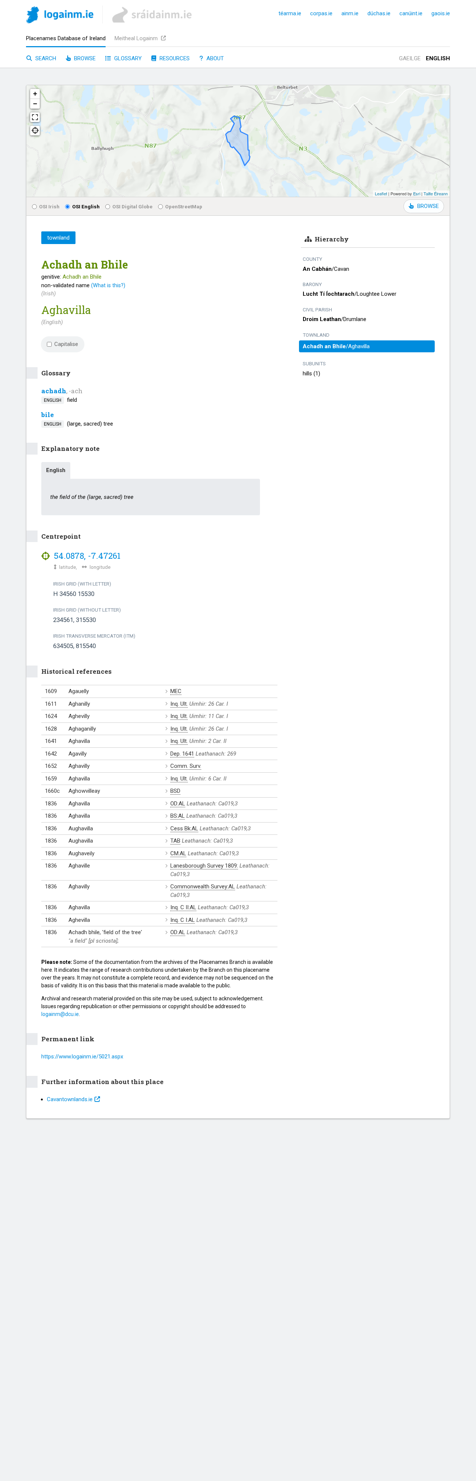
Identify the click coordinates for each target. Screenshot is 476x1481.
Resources (174, 58)
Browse (84, 58)
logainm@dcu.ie (60, 1014)
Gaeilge (410, 58)
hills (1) (311, 373)
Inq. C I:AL (182, 920)
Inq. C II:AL (183, 907)
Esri (416, 193)
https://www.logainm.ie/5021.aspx (82, 1056)
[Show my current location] (35, 130)
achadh (53, 391)
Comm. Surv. (185, 766)
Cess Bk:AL (184, 828)
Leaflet (381, 193)
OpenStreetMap (183, 206)
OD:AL (177, 803)
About (214, 58)
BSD (175, 791)
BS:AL (177, 815)
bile (47, 414)
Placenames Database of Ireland (66, 38)
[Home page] (59, 16)
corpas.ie (321, 13)
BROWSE (428, 206)
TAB (175, 840)
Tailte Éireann (436, 193)
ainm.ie (349, 13)
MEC (175, 691)
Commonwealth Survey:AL (202, 886)
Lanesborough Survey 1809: (204, 865)
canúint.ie (410, 13)
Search (45, 58)
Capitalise (66, 344)
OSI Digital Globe (132, 206)
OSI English (86, 206)
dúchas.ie (378, 13)
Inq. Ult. (179, 704)
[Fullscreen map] (35, 117)
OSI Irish (49, 206)
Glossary (127, 58)
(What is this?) (108, 285)
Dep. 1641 (182, 753)
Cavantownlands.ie (70, 1099)
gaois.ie (440, 13)
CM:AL (178, 853)
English (438, 58)
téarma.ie (290, 13)
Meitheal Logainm (137, 38)
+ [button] (35, 93)
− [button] (35, 104)
